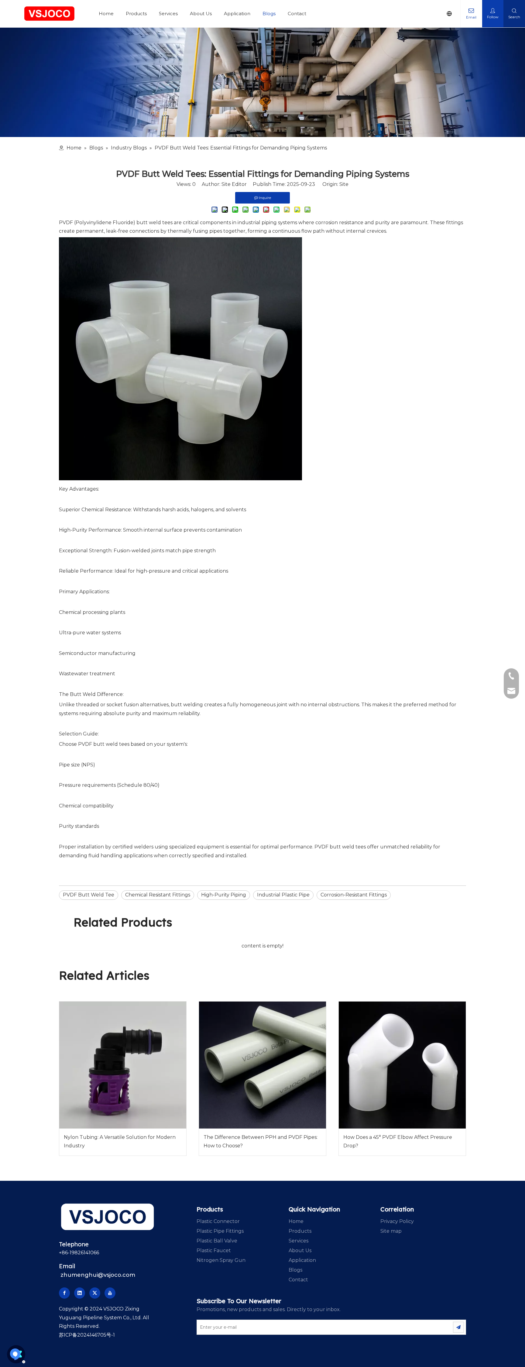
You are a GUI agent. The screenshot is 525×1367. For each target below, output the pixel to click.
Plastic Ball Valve (217, 1241)
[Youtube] (110, 1293)
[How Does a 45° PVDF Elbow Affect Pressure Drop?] (402, 1065)
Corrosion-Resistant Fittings (354, 895)
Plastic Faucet (214, 1250)
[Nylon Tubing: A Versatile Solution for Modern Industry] (122, 1065)
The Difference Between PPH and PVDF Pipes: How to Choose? (260, 1141)
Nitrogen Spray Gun (221, 1260)
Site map (391, 1231)
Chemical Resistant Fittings (157, 895)
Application (237, 13)
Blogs (269, 13)
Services (168, 13)
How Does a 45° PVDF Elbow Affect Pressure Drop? (397, 1141)
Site (343, 184)
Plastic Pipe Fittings (220, 1231)
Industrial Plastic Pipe (283, 895)
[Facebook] (64, 1293)
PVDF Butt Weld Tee (88, 895)
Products (136, 13)
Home (106, 13)
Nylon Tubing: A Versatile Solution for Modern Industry (120, 1141)
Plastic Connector (218, 1221)
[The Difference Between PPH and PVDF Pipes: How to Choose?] (262, 1065)
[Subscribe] (458, 1327)
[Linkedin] (79, 1293)
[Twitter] (94, 1293)
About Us (201, 13)
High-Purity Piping (223, 895)
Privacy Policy (397, 1221)
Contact (297, 13)
